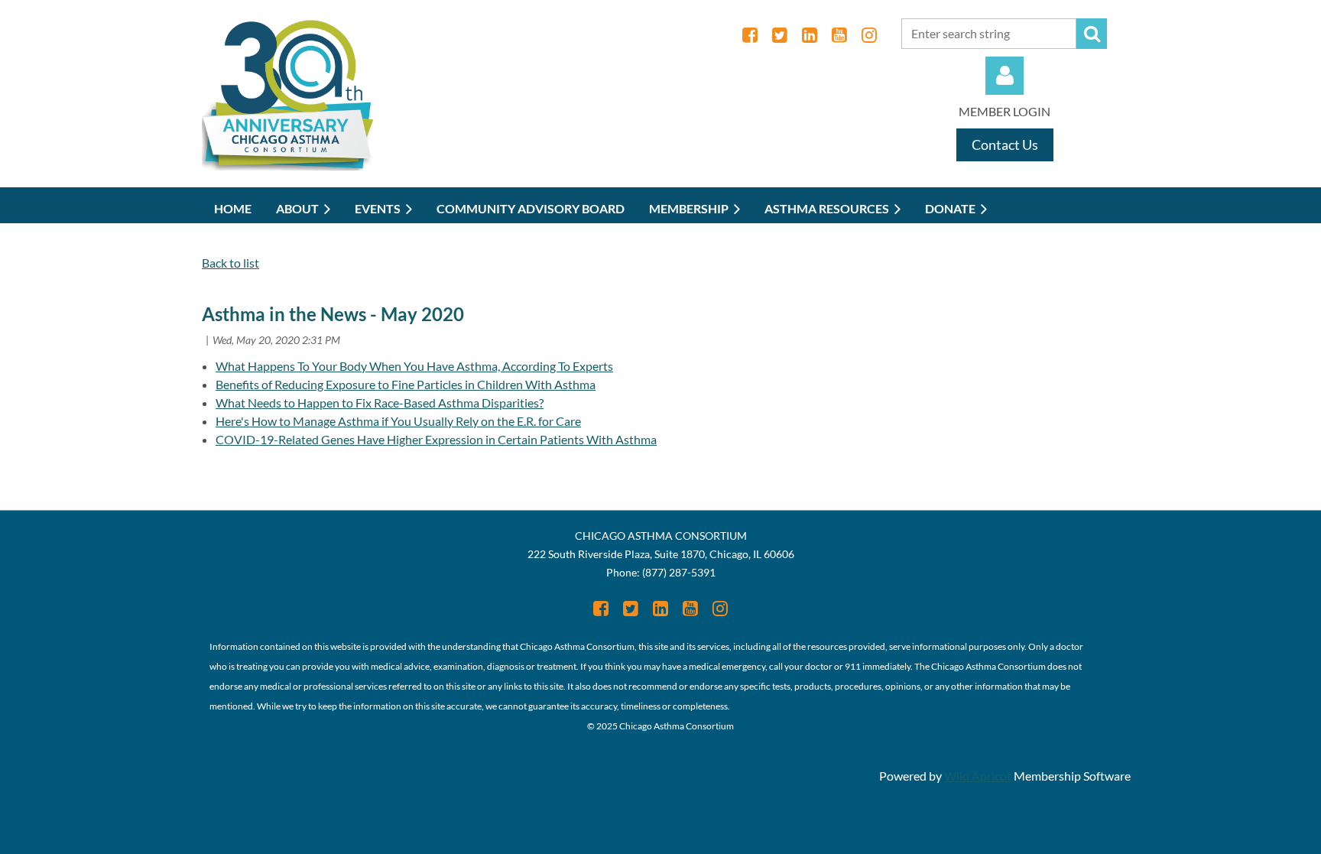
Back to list (230, 262)
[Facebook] (749, 35)
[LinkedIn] (809, 35)
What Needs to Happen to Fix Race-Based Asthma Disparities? (380, 402)
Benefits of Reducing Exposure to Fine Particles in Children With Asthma (406, 384)
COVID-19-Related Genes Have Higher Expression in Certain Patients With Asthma (436, 439)
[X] (779, 35)
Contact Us (1005, 144)
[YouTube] (839, 35)
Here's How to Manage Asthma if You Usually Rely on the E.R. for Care (398, 421)
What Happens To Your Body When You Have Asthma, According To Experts (414, 366)
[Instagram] (869, 35)
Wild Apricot (977, 775)
